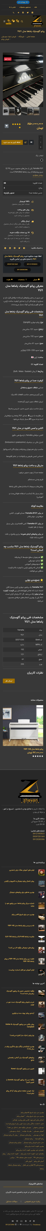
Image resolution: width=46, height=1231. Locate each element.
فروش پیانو (5, 39)
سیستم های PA (39, 1157)
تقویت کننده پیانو (13, 1154)
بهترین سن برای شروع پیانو (35, 1116)
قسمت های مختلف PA (24, 1157)
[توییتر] (27, 12)
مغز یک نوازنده (26, 1131)
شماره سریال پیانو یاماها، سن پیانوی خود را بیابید (19, 904)
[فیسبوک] (32, 12)
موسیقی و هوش (38, 1127)
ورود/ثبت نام (22, 2)
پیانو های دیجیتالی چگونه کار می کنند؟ (21, 947)
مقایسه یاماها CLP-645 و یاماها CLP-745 (19, 936)
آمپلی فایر (28, 1161)
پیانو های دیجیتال (25, 1135)
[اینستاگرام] (23, 12)
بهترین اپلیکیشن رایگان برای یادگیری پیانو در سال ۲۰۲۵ (19, 1047)
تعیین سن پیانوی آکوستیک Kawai (22, 1068)
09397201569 (12, 264)
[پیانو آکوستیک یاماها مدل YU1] (23, 80)
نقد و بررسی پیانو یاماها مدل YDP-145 (21, 925)
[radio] (42, 160)
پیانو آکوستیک (39, 1139)
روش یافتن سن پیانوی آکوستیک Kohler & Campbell (20, 1025)
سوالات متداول (11, 1201)
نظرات (8, 279)
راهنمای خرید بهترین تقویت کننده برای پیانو (30, 1150)
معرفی (35, 279)
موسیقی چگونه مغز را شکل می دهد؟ (19, 1127)
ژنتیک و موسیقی (15, 1131)
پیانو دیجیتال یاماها (14, 1165)
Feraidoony (36, 1224)
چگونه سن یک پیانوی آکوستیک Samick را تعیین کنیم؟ (20, 1081)
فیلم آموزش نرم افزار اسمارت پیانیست (21, 970)
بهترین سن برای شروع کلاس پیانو (23, 914)
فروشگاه (21, 36)
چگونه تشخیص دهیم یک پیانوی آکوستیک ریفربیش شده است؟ (20, 992)
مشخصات (21, 279)
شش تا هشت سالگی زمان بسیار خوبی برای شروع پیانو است (25, 1123)
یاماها (42, 1169)
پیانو (4, 1154)
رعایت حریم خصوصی (32, 1201)
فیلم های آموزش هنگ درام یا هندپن (21, 870)
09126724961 (10, 1224)
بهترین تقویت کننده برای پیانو (34, 1146)
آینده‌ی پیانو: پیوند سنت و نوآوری (23, 1013)
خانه (35, 7)
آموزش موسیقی (39, 1131)
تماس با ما (12, 7)
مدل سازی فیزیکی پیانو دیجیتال (34, 1142)
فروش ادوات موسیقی (8, 36)
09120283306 (22, 270)
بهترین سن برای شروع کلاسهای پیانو (32, 1112)
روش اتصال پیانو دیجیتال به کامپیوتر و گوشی (19, 881)
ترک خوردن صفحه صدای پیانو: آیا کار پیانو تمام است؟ (20, 1092)
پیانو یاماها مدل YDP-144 (33, 749)
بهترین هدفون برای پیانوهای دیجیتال (22, 892)
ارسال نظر (8, 681)
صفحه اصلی (31, 36)
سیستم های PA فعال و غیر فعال (33, 1165)
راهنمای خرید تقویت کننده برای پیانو (32, 1154)
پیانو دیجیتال (29, 1139)
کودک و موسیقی (38, 1135)
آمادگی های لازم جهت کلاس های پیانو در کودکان (28, 1120)
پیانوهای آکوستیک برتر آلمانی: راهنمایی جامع (21, 1058)
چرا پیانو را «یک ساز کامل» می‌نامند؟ (22, 1035)
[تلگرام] (18, 12)
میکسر (12, 1157)
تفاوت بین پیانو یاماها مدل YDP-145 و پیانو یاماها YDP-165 (19, 960)
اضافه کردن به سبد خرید (11, 142)
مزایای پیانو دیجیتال (15, 1142)
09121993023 (32, 264)
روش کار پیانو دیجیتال (11, 1135)
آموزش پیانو (20, 1116)
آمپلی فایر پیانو (39, 1161)
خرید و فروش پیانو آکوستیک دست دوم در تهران (20, 1003)
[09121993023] (13, 12)
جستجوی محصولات (25, 7)
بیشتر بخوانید (38, 175)
